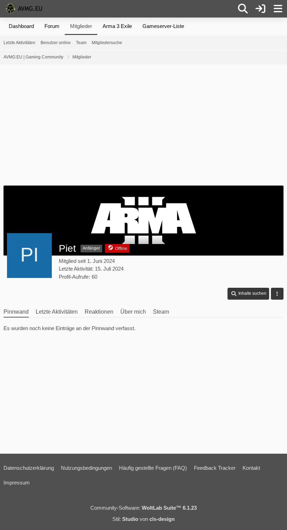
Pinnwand (16, 312)
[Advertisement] (143, 127)
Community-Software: (143, 508)
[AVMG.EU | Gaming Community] (25, 8)
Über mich (133, 312)
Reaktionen (99, 312)
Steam (161, 312)
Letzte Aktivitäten (57, 312)
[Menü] (278, 9)
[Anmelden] (260, 9)
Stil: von (143, 519)
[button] (248, 294)
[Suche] (243, 9)
